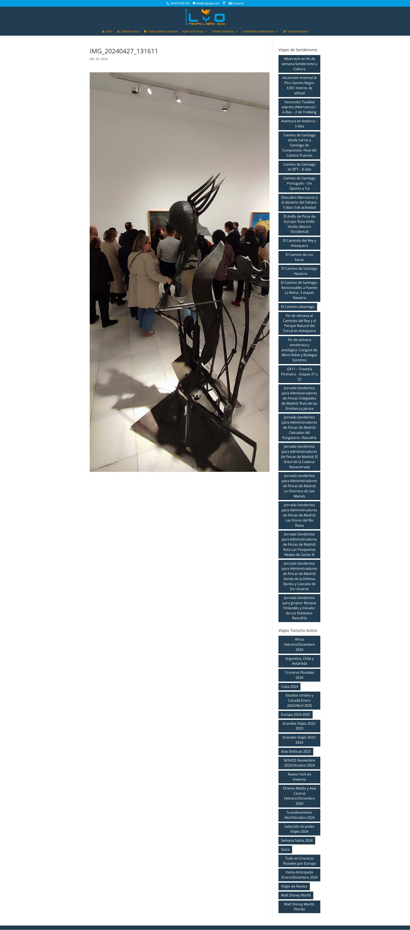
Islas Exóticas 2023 (296, 751)
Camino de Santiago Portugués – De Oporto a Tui (299, 183)
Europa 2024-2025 (295, 714)
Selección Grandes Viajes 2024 (299, 829)
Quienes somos (130, 31)
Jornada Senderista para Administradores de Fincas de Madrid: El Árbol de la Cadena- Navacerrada (299, 456)
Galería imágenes (297, 31)
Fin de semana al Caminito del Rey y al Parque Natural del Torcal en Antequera (299, 323)
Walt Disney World (296, 895)
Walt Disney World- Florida (299, 907)
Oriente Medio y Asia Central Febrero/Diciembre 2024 (299, 796)
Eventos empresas (223, 31)
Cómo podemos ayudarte (163, 31)
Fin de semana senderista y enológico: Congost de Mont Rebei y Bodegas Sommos (299, 349)
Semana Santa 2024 (297, 840)
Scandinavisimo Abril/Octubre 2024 (299, 815)
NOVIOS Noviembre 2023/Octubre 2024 (299, 763)
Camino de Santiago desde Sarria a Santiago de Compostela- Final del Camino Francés (299, 145)
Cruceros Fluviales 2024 (299, 675)
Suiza (285, 849)
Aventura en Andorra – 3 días (299, 123)
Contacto (238, 3)
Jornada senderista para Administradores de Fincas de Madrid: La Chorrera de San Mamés (299, 485)
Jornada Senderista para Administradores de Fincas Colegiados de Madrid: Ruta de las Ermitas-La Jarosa (299, 398)
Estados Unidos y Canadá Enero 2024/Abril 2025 (299, 700)
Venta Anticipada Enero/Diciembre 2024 (299, 875)
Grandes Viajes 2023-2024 (299, 740)
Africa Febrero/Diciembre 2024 (299, 644)
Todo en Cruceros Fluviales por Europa (299, 861)
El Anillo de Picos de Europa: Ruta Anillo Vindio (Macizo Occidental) (299, 224)
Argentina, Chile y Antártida (299, 661)
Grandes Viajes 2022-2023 (299, 726)
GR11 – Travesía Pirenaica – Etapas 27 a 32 (299, 374)
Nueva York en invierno (299, 777)
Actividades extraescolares (258, 31)
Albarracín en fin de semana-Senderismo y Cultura (299, 63)
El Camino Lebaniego (298, 306)
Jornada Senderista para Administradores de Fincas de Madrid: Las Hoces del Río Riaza (299, 515)
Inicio (109, 31)
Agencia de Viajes (193, 31)
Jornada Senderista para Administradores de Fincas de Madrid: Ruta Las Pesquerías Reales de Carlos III (299, 544)
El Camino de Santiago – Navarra (299, 271)
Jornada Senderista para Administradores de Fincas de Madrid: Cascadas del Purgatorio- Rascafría (299, 427)
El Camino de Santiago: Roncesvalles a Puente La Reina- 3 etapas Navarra (299, 290)
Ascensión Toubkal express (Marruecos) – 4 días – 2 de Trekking (299, 107)
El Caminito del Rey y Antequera (299, 243)
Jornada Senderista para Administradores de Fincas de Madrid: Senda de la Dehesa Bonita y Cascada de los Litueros (299, 576)
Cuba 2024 (289, 686)
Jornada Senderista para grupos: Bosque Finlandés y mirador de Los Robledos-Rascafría (299, 607)
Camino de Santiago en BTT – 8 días (299, 167)
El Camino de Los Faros (299, 257)
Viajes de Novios (294, 886)
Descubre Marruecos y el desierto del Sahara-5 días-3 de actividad (299, 202)
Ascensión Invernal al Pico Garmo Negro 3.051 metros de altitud (299, 85)
